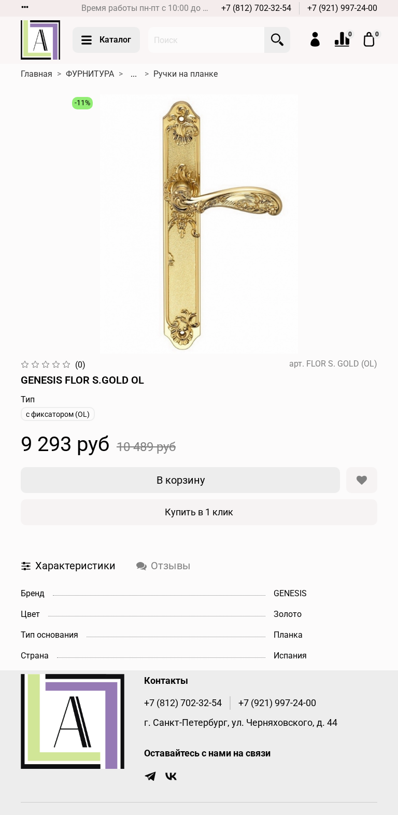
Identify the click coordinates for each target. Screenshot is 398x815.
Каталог (115, 40)
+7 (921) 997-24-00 (342, 8)
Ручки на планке (185, 74)
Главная (36, 74)
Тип (28, 399)
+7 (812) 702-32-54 (256, 8)
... (134, 74)
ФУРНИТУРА (90, 74)
